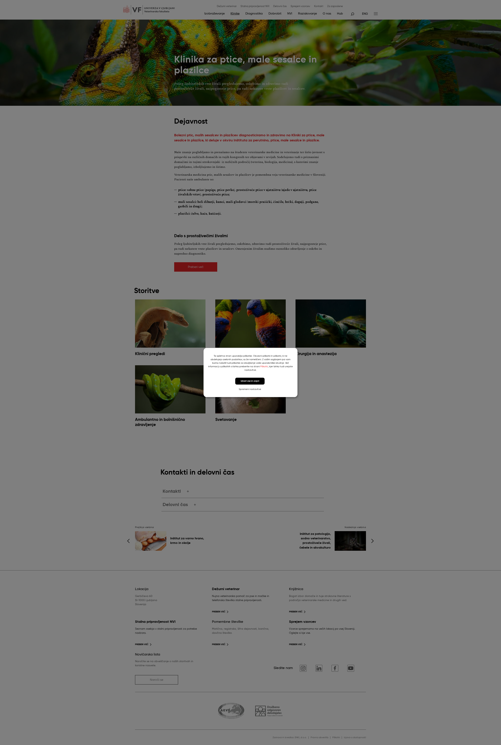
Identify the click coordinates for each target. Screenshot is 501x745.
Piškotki (264, 366)
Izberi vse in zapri (250, 381)
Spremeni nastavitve (250, 389)
